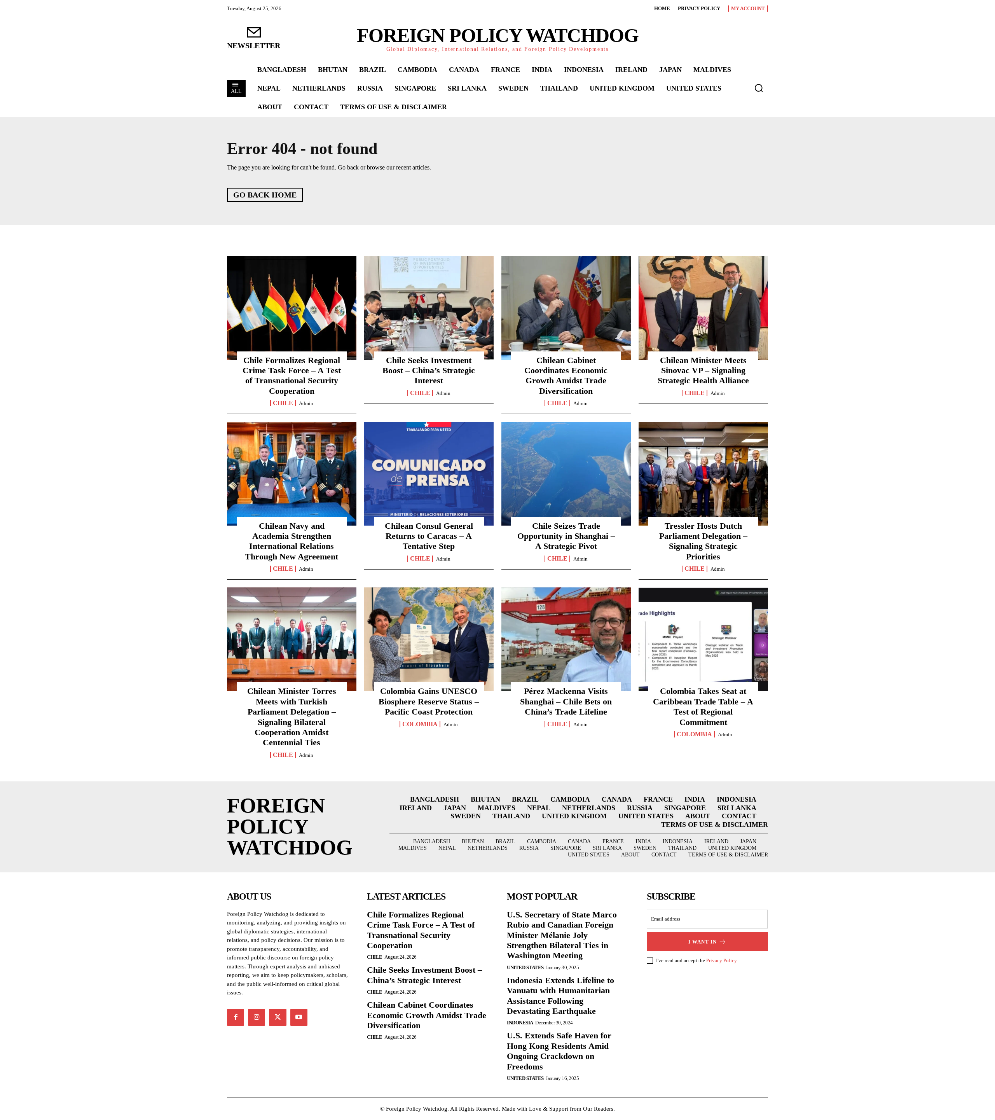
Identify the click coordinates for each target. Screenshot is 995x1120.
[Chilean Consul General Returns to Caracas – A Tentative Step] (429, 473)
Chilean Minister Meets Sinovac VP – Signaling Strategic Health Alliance (703, 370)
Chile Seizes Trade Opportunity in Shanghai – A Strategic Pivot (566, 536)
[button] (758, 88)
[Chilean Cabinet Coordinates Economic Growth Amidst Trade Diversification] (566, 308)
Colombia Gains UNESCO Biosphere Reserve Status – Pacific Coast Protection (429, 701)
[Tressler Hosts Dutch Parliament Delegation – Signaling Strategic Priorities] (703, 473)
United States (525, 967)
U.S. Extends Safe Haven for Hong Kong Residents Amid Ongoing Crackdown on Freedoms (559, 1051)
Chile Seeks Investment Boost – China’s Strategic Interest (428, 370)
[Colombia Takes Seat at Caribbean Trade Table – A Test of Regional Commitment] (703, 639)
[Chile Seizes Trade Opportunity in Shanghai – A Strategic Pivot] (566, 473)
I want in (702, 942)
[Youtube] (298, 1017)
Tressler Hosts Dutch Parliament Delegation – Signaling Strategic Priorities (703, 541)
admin (306, 403)
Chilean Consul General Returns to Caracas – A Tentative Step (429, 536)
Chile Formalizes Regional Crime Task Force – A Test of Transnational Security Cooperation (292, 375)
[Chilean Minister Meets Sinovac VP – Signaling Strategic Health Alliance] (703, 308)
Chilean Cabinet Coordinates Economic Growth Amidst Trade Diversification (565, 375)
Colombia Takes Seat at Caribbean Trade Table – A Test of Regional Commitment (703, 706)
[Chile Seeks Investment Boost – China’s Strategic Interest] (429, 308)
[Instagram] (256, 1017)
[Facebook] (235, 1017)
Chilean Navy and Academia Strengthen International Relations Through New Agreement (291, 541)
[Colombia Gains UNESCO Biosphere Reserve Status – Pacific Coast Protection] (429, 639)
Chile (283, 403)
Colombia (420, 724)
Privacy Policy (721, 960)
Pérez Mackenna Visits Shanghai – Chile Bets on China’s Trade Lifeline (566, 701)
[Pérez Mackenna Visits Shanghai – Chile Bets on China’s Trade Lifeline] (566, 639)
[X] (277, 1017)
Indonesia (520, 1023)
